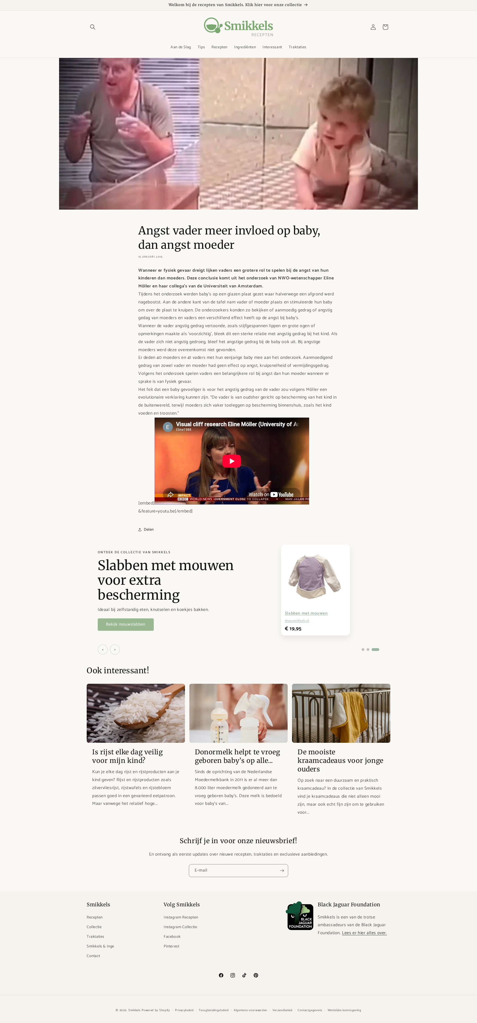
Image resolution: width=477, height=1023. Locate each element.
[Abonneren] (282, 870)
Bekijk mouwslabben (125, 624)
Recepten (95, 917)
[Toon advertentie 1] (363, 649)
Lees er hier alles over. (364, 933)
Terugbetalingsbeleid (214, 1010)
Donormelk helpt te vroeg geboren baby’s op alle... (237, 756)
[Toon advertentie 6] (375, 649)
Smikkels (134, 1010)
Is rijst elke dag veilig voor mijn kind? (127, 756)
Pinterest (171, 946)
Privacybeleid (184, 1010)
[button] (93, 27)
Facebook (172, 937)
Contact (93, 956)
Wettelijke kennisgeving (344, 1010)
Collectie (94, 927)
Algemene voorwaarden (250, 1010)
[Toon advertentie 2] (368, 649)
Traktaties (95, 937)
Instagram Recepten (181, 917)
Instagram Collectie (180, 927)
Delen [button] (149, 530)
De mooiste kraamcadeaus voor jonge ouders (340, 760)
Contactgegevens (310, 1010)
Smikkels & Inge (100, 946)
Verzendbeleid (282, 1010)
